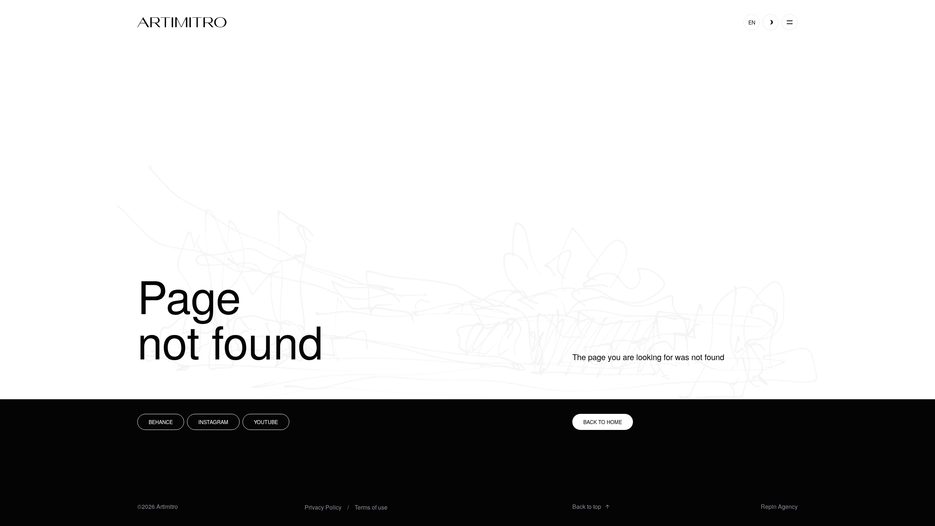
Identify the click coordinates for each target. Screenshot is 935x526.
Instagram (213, 422)
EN (751, 22)
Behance (161, 422)
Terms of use (371, 507)
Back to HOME (602, 422)
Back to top (586, 506)
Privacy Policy (323, 507)
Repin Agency (779, 506)
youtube (266, 422)
